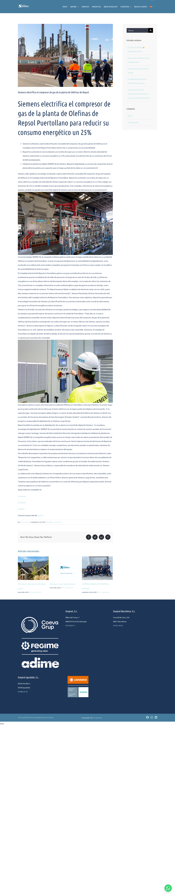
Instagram (22, 496)
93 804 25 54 (23, 691)
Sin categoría (133, 122)
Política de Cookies (47, 717)
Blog (48, 522)
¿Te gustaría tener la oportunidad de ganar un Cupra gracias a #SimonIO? (139, 94)
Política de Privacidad (33, 717)
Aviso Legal (21, 717)
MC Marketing (97, 718)
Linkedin (21, 509)
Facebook (22, 502)
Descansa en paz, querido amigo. (31, 584)
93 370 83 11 (70, 625)
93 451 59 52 (118, 625)
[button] (168, 888)
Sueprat (40, 515)
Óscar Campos (25, 522)
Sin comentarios (56, 522)
